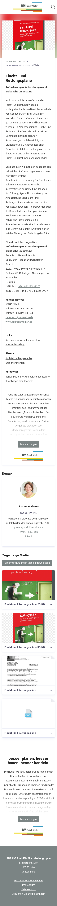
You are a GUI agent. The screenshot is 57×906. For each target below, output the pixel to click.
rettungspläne (29, 376)
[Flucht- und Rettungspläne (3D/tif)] (28, 628)
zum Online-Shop (15, 344)
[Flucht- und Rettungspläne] (28, 671)
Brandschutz (26, 381)
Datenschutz (28, 889)
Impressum (28, 884)
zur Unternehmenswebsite (28, 880)
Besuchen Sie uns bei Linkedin (28, 893)
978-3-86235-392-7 (29, 286)
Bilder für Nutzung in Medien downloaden (27, 562)
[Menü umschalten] (5, 7)
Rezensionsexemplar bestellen (23, 340)
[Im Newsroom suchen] (53, 7)
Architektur (12, 358)
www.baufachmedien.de (19, 321)
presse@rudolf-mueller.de (28, 527)
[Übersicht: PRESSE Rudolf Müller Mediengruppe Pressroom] (27, 7)
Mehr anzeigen (28, 444)
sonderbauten (13, 376)
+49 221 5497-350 (28, 531)
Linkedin (28, 536)
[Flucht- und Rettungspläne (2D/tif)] (28, 585)
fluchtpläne (43, 376)
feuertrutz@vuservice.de (19, 317)
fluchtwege (12, 381)
